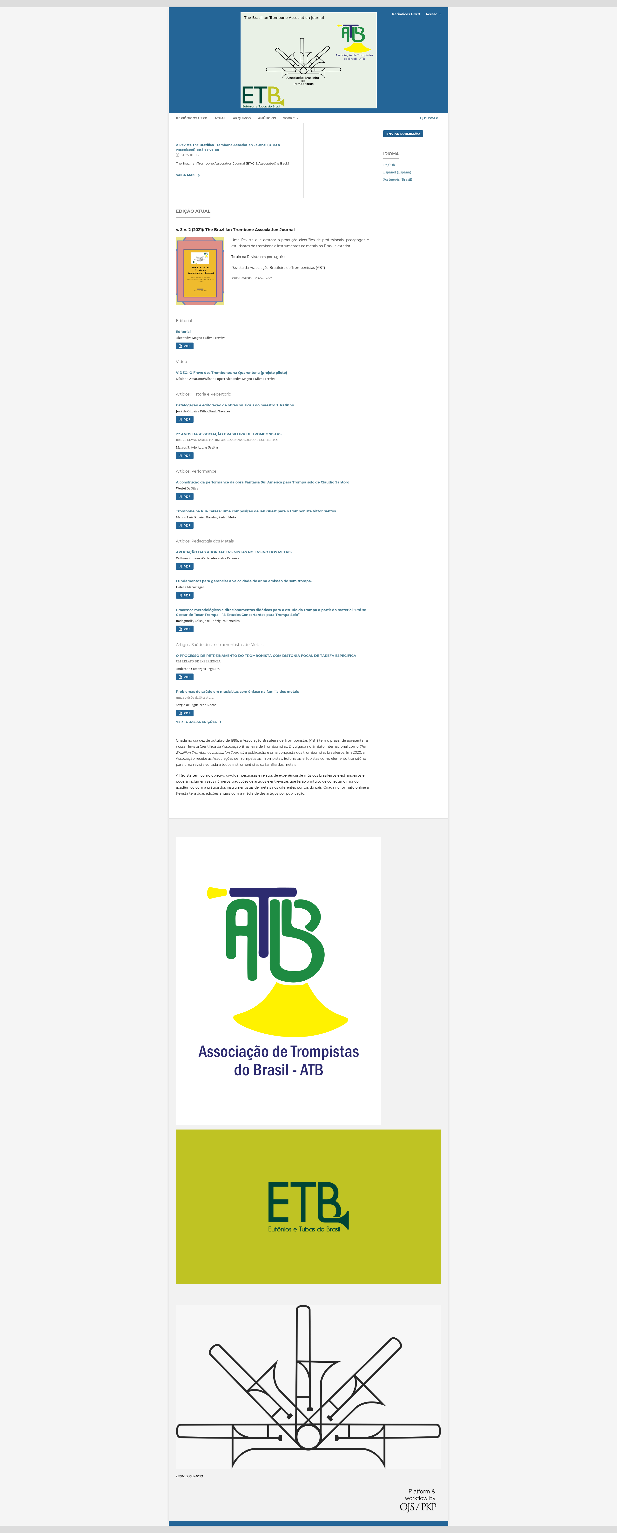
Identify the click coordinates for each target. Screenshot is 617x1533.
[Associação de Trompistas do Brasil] (278, 1124)
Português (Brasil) (397, 179)
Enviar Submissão (403, 134)
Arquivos (242, 118)
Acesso (432, 14)
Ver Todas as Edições (196, 722)
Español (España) (397, 172)
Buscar (430, 118)
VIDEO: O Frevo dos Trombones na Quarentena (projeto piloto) (231, 372)
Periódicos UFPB (191, 118)
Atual (220, 118)
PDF (186, 346)
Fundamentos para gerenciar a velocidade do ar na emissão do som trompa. (244, 581)
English (389, 165)
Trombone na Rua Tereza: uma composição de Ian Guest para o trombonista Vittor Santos (256, 511)
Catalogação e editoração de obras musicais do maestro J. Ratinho (235, 405)
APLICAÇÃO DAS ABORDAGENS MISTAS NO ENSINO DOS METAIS (234, 552)
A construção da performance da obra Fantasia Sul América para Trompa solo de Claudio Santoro (262, 482)
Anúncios (267, 118)
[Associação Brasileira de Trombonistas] (308, 1468)
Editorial (183, 332)
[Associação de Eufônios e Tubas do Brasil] (308, 1283)
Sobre (289, 118)
